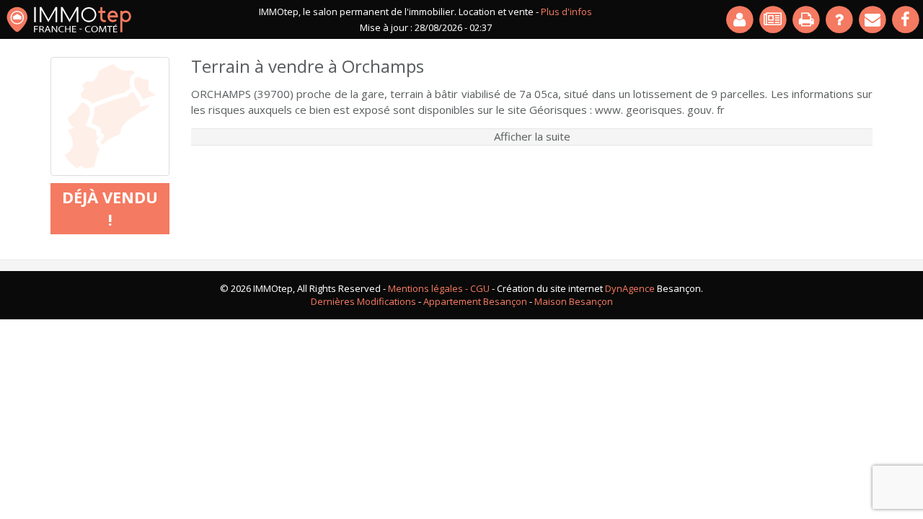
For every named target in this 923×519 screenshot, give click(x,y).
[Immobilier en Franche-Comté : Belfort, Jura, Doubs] (69, 19)
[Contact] (873, 19)
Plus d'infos (566, 11)
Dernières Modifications (363, 301)
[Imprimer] (806, 19)
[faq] (840, 19)
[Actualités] (773, 19)
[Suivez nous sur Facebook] (906, 19)
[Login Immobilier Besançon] (740, 19)
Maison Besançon (573, 301)
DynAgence (630, 288)
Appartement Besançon (475, 301)
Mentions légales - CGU (439, 288)
